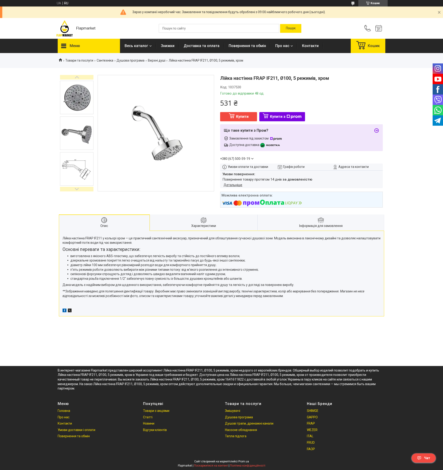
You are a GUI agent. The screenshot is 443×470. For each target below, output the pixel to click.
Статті (148, 417)
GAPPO (312, 417)
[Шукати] (290, 28)
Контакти (310, 46)
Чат (427, 458)
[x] (70, 311)
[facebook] (64, 311)
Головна (64, 411)
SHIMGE (312, 411)
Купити (242, 116)
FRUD (311, 442)
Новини (148, 423)
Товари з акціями (156, 411)
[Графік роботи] (378, 28)
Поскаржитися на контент (211, 465)
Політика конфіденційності (247, 465)
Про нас (282, 46)
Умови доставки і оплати (76, 430)
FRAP (311, 423)
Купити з (277, 116)
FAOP (311, 449)
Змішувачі (232, 411)
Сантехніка (105, 60)
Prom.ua (243, 461)
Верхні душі (156, 60)
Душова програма (130, 60)
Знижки (167, 46)
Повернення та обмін (247, 46)
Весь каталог (136, 46)
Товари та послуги (79, 60)
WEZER (312, 430)
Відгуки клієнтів (155, 430)
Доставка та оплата (201, 46)
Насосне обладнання (241, 430)
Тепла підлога (235, 436)
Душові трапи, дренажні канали (249, 423)
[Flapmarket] (65, 28)
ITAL (310, 436)
